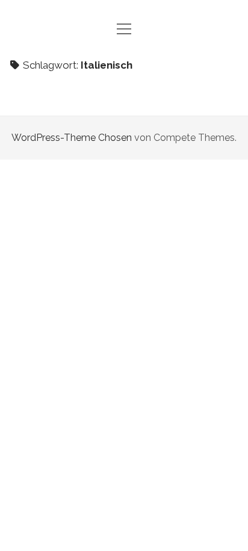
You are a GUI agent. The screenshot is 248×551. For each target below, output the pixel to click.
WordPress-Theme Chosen (71, 137)
